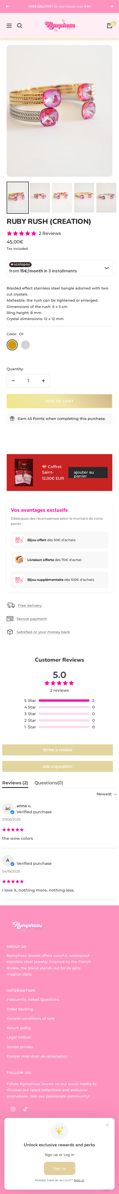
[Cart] (109, 25)
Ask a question (58, 766)
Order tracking (20, 1009)
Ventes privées (20, 1047)
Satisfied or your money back (43, 632)
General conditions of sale (31, 1018)
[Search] (19, 25)
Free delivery (30, 605)
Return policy (19, 1028)
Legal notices (19, 1037)
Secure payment (32, 618)
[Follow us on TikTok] (25, 1109)
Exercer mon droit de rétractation (37, 1056)
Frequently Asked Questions (33, 999)
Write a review (58, 749)
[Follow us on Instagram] (13, 1109)
